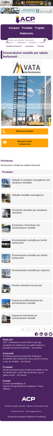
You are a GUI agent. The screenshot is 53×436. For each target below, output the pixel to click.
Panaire (40, 46)
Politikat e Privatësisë (36, 416)
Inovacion (29, 46)
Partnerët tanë (17, 411)
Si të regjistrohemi (33, 411)
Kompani (14, 27)
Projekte (39, 27)
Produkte (27, 27)
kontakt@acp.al (17, 383)
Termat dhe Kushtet (16, 416)
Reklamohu (26, 33)
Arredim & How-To (14, 46)
